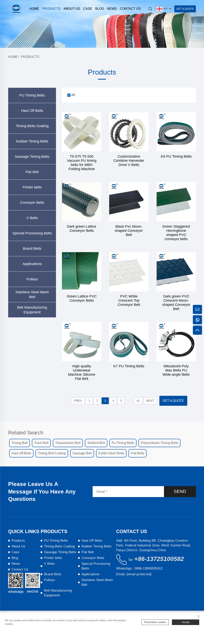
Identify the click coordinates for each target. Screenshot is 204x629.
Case (87, 8)
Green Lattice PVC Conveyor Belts (82, 298)
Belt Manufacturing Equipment (32, 309)
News (112, 8)
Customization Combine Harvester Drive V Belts (128, 160)
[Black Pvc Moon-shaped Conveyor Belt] (128, 201)
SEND (180, 491)
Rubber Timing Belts (32, 141)
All (73, 95)
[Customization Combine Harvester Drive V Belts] (128, 131)
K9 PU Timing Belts (176, 156)
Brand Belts (32, 249)
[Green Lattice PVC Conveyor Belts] (81, 271)
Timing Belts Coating (32, 126)
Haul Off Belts (32, 111)
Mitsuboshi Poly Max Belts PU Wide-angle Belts (176, 370)
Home (34, 8)
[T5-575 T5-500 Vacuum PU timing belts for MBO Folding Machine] (81, 131)
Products (51, 8)
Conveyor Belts (32, 203)
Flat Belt (32, 172)
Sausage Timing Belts (32, 157)
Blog (99, 8)
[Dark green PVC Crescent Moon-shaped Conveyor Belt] (176, 271)
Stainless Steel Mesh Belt (32, 294)
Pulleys (32, 279)
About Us (72, 8)
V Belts (32, 218)
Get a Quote (185, 8)
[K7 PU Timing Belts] (128, 341)
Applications (32, 264)
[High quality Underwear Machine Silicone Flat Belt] (81, 341)
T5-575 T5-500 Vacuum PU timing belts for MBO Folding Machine (81, 162)
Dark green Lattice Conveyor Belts (81, 228)
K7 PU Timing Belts (128, 366)
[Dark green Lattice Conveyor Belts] (81, 201)
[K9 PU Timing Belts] (176, 131)
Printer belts (32, 187)
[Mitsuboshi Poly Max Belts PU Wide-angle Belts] (176, 341)
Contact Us (130, 8)
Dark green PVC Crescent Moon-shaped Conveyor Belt (176, 302)
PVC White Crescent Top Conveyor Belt (129, 300)
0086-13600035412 (148, 568)
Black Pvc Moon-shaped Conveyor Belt (129, 230)
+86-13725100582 (159, 559)
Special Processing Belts (32, 233)
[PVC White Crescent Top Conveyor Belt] (128, 271)
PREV (78, 400)
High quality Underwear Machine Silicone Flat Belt (81, 372)
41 (138, 400)
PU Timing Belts (32, 95)
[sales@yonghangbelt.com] (197, 309)
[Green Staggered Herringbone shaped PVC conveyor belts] (176, 201)
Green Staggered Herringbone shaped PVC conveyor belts (176, 232)
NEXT (150, 400)
